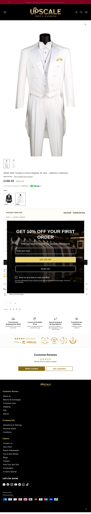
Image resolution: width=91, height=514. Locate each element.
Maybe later (45, 269)
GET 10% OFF (45, 260)
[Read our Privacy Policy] (74, 281)
